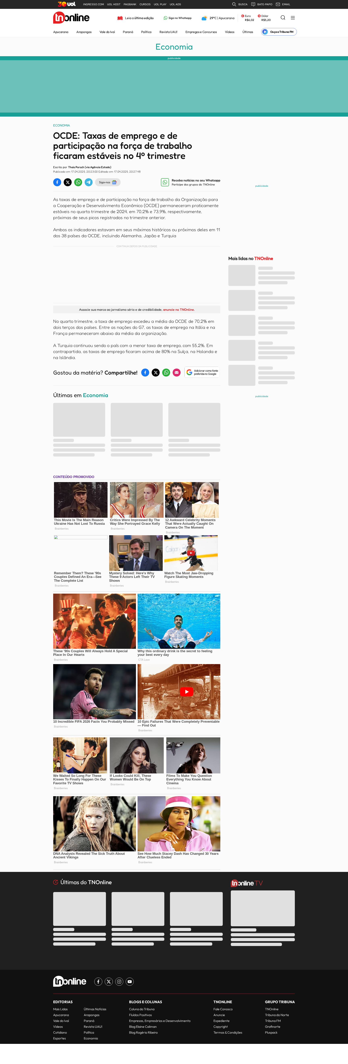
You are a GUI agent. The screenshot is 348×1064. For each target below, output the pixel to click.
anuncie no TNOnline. (179, 309)
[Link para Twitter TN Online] (109, 982)
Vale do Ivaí (107, 32)
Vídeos (229, 32)
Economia (174, 46)
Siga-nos (104, 182)
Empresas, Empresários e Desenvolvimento (160, 1021)
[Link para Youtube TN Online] (130, 982)
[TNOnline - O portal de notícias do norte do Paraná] (71, 17)
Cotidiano (60, 1032)
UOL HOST (113, 4)
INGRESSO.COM (93, 4)
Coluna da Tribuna (141, 1009)
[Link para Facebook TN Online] (98, 982)
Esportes (59, 1038)
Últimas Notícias (95, 1009)
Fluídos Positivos (140, 1015)
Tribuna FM (273, 1021)
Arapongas (83, 32)
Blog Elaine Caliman (143, 1027)
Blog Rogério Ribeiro (143, 1032)
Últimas (247, 32)
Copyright (220, 1027)
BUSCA (243, 4)
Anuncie (219, 1015)
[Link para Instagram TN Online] (119, 982)
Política (146, 32)
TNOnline (272, 1009)
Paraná (128, 32)
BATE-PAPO (264, 4)
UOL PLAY (160, 4)
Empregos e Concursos (201, 32)
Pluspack (271, 1032)
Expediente (221, 1021)
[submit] (283, 17)
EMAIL (286, 4)
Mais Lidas (60, 1009)
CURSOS (145, 4)
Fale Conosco (223, 1009)
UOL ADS (175, 4)
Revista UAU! (168, 32)
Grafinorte (272, 1027)
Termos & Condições (227, 1032)
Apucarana (60, 32)
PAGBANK (130, 4)
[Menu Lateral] (293, 18)
